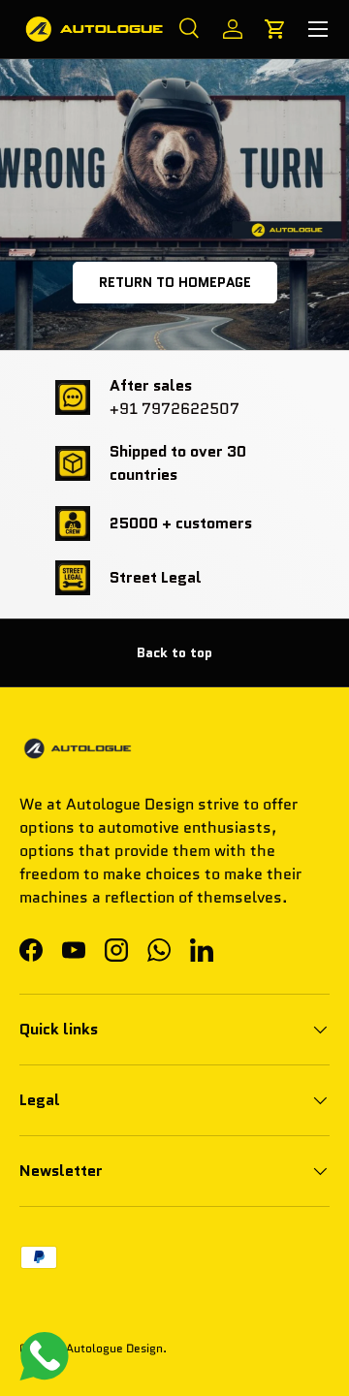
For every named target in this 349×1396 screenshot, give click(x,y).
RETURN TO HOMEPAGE (175, 282)
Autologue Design (114, 1348)
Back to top (174, 652)
